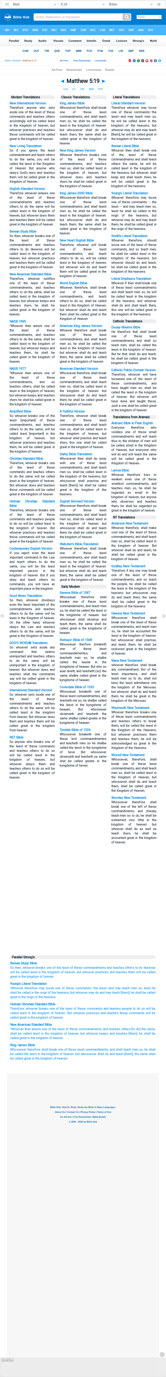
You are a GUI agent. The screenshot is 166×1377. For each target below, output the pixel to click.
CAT (82, 89)
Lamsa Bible (120, 470)
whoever (29, 968)
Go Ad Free (7, 1360)
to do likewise (145, 968)
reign (43, 993)
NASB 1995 (18, 321)
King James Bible (72, 103)
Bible (7, 60)
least (65, 968)
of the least (56, 1029)
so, (141, 1049)
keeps (103, 1033)
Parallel (16, 60)
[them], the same (136, 1054)
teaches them (125, 972)
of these (76, 968)
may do (93, 993)
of (62, 972)
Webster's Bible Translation (79, 544)
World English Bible (73, 283)
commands (82, 988)
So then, (16, 968)
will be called (19, 972)
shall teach (123, 1049)
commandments (94, 968)
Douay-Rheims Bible (125, 327)
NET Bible (16, 737)
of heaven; (71, 1033)
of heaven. (56, 1038)
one (49, 968)
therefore (30, 988)
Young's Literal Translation (129, 193)
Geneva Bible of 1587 (75, 593)
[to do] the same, (143, 1029)
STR (100, 89)
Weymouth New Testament (130, 708)
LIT (74, 89)
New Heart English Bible (77, 240)
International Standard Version (31, 690)
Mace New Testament (126, 660)
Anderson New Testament (129, 523)
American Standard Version (79, 369)
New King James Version (78, 150)
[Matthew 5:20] (161, 625)
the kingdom (50, 1054)
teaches (118, 968)
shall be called (144, 993)
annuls (36, 1029)
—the (94, 988)
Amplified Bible (20, 411)
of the (57, 968)
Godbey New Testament (128, 566)
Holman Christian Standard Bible (32, 1004)
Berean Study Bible (23, 231)
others (129, 968)
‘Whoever (16, 988)
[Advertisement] (83, 922)
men (133, 988)
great (13, 977)
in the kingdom (52, 1033)
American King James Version (81, 326)
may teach (122, 988)
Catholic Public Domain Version (133, 370)
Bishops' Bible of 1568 (76, 640)
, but (72, 993)
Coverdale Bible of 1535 (77, 687)
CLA (65, 89)
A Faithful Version (72, 411)
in (39, 972)
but (79, 972)
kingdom (54, 972)
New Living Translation (26, 146)
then (28, 1029)
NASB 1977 (18, 369)
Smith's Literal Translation (129, 236)
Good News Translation (26, 596)
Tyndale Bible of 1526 (75, 730)
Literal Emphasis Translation (131, 279)
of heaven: (67, 1054)
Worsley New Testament (128, 798)
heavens (62, 993)
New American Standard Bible (30, 274)
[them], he (127, 993)
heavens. (49, 997)
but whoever (89, 1033)
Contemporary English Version (31, 548)
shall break (49, 1049)
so (139, 988)
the (44, 972)
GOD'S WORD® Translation (29, 643)
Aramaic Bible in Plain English (132, 423)
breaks (40, 968)
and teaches (111, 1029)
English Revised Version (77, 501)
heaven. (49, 977)
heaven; (70, 972)
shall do (103, 1054)
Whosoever (18, 1049)
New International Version (28, 103)
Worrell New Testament (128, 755)
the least (30, 1054)
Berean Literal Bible (125, 146)
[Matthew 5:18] (5, 625)
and (109, 968)
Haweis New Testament (128, 613)
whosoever (88, 1054)
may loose (46, 988)
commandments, (90, 1029)
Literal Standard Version (128, 103)
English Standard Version (27, 189)
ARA (91, 89)
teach (119, 1054)
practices (102, 972)
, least (146, 988)
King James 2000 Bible (76, 193)
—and (110, 988)
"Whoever (17, 1029)
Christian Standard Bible (26, 458)
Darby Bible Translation (76, 454)
